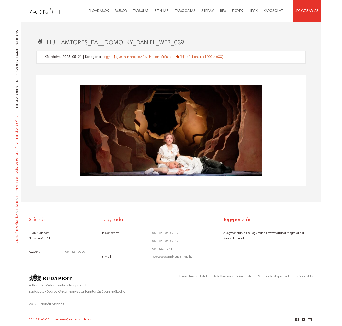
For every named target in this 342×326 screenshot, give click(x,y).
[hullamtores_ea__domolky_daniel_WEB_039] (171, 130)
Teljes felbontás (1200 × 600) (201, 57)
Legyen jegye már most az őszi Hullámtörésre (137, 57)
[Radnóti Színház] (40, 10)
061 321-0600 (75, 252)
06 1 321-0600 (39, 319)
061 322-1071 (162, 249)
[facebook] (297, 321)
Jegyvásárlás (307, 11)
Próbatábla (304, 276)
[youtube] (303, 321)
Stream (207, 11)
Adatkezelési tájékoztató (233, 276)
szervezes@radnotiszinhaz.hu (172, 257)
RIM (223, 11)
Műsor (121, 11)
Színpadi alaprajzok (274, 276)
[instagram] (310, 321)
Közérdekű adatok (193, 276)
